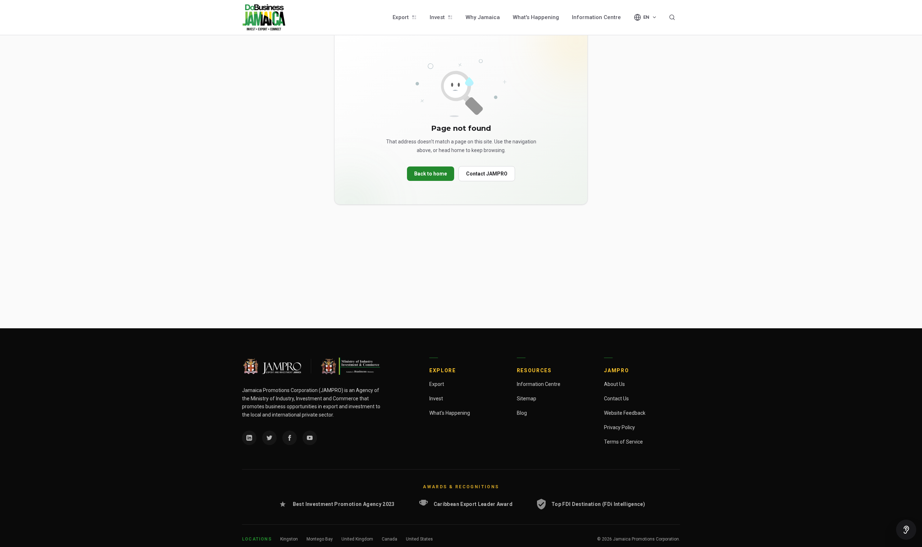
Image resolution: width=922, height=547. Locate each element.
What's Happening (536, 17)
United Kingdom (357, 539)
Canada (389, 539)
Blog (522, 413)
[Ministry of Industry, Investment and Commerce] (350, 366)
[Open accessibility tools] (906, 530)
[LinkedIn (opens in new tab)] (249, 438)
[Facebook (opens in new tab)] (289, 438)
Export (401, 17)
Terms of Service (623, 442)
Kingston (289, 539)
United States (419, 539)
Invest (437, 17)
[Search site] (672, 17)
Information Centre (596, 17)
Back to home (430, 174)
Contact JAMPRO (486, 174)
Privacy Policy (619, 427)
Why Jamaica (483, 17)
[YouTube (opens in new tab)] (310, 438)
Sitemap (526, 398)
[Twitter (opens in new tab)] (269, 438)
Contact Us (616, 398)
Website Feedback (624, 413)
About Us (614, 384)
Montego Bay (319, 539)
